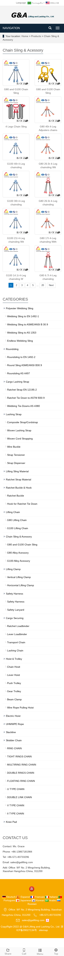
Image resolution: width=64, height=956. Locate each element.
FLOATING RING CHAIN (21, 781)
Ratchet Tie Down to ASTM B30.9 (26, 397)
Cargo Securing (14, 618)
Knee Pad (11, 821)
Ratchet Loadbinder (18, 626)
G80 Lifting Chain (17, 520)
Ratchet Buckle (15, 495)
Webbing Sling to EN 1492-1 (23, 316)
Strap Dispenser (16, 463)
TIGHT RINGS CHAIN (19, 756)
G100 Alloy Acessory (18, 560)
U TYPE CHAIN (15, 789)
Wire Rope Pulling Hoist (20, 707)
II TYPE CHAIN (15, 813)
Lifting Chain (13, 512)
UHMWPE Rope (15, 724)
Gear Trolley (14, 691)
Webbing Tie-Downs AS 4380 (23, 406)
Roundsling (12, 349)
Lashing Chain (15, 650)
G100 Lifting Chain (17, 528)
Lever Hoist (13, 675)
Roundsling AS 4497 (18, 373)
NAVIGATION (11, 28)
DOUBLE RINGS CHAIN (20, 772)
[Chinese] (35, 3)
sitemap (43, 930)
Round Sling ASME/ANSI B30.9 (24, 365)
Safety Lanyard (15, 609)
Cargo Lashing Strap (17, 381)
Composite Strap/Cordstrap (22, 422)
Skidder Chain (14, 740)
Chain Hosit (13, 666)
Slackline (11, 732)
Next (51, 285)
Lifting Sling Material (17, 471)
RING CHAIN (14, 748)
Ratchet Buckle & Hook (19, 487)
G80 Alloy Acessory (18, 552)
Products (36, 36)
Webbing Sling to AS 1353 (21, 332)
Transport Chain (16, 642)
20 (42, 285)
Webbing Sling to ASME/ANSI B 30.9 (27, 324)
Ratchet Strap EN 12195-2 (22, 389)
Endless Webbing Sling (20, 340)
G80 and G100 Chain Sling (22, 544)
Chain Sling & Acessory (19, 536)
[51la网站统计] (47, 920)
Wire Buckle (13, 446)
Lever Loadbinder (17, 634)
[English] (53, 3)
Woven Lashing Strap (19, 430)
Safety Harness (14, 593)
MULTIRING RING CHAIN (21, 764)
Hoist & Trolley (14, 658)
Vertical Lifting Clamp (19, 577)
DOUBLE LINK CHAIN (19, 797)
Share (8, 953)
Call (24, 953)
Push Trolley (14, 683)
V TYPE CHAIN (15, 805)
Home (25, 36)
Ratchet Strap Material (18, 479)
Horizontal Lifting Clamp (20, 585)
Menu (40, 953)
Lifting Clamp (13, 569)
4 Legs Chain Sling (16, 126)
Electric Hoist (13, 715)
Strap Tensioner (16, 454)
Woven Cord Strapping (20, 438)
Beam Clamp (14, 699)
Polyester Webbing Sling (19, 308)
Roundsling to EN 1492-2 (21, 357)
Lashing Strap (14, 414)
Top (56, 953)
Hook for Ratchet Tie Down (22, 503)
